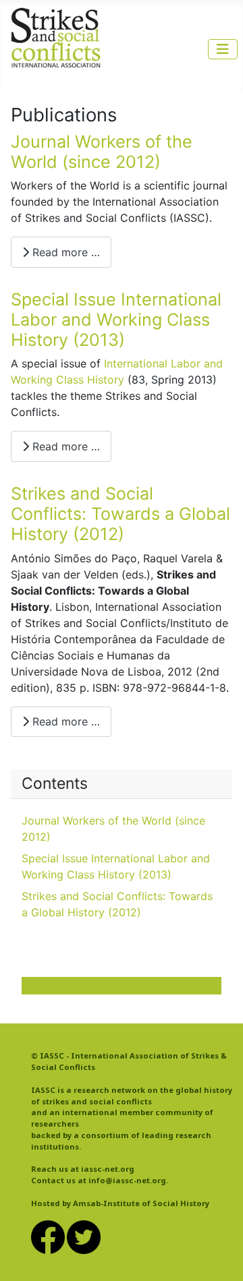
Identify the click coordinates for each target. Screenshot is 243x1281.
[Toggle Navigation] (223, 49)
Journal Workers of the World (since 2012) (101, 151)
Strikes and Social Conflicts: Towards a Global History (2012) (120, 514)
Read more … (64, 252)
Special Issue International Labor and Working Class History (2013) (116, 320)
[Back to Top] (219, 1256)
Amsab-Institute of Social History (141, 1203)
